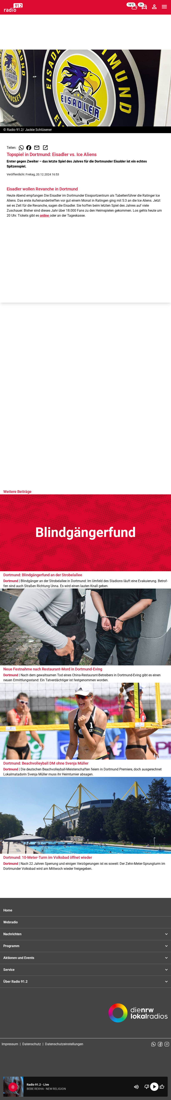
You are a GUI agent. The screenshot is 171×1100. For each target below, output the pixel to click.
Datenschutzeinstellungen (64, 1044)
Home (7, 910)
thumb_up (161, 1086)
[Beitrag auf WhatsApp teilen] (21, 147)
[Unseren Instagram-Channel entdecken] (166, 1044)
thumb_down (146, 1086)
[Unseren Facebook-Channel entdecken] (160, 1044)
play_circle (154, 1087)
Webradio (10, 922)
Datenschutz (31, 1044)
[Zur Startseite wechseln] (13, 7)
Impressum (10, 1044)
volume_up (136, 1087)
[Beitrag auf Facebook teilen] (28, 147)
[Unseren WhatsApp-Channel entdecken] (153, 1044)
